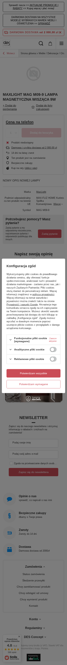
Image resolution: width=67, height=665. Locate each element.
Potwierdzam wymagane (33, 384)
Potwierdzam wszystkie (33, 373)
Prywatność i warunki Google (22, 304)
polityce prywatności (43, 294)
